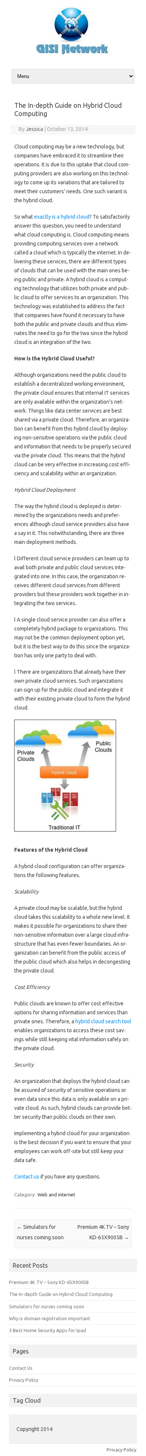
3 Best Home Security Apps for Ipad (47, 1330)
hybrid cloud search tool (103, 1021)
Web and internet (56, 1194)
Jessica (34, 129)
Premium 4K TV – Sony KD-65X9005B (49, 1282)
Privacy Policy (23, 1380)
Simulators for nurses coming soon (46, 1306)
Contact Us (21, 1368)
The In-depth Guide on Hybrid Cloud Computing (61, 1294)
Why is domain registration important (49, 1318)
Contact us (26, 1177)
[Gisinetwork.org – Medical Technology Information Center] (73, 55)
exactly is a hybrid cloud (61, 217)
